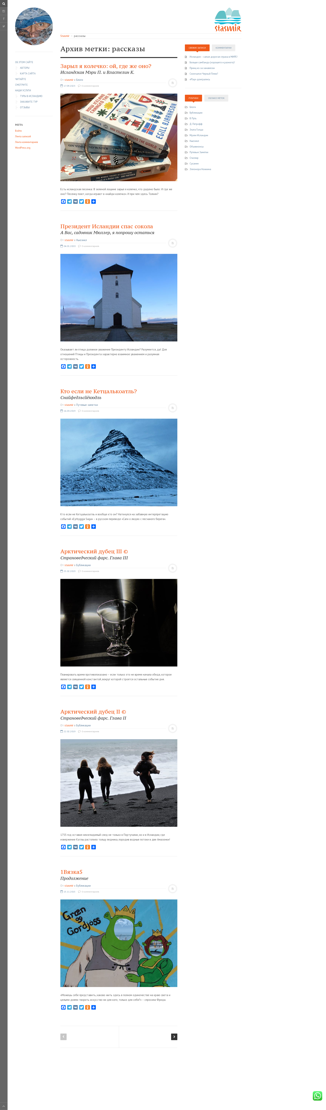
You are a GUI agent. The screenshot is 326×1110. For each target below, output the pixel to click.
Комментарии (223, 47)
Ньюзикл (81, 240)
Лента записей (23, 136)
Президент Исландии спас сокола (107, 229)
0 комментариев (90, 85)
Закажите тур (29, 101)
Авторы (24, 67)
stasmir (69, 80)
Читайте (20, 79)
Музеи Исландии (199, 135)
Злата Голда (196, 129)
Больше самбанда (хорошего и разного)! (212, 62)
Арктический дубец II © (93, 714)
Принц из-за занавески (202, 68)
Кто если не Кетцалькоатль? (98, 394)
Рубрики (193, 98)
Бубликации (83, 565)
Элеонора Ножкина (200, 169)
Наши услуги (23, 90)
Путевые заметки (87, 405)
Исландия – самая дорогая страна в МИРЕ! (214, 56)
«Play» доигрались (200, 79)
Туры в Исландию (31, 96)
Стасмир (194, 158)
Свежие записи (197, 47)
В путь (193, 118)
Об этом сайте (24, 62)
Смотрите (21, 84)
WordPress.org (22, 147)
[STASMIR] (227, 19)
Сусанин (194, 163)
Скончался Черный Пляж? (204, 73)
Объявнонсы (197, 146)
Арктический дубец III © (94, 554)
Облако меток (216, 98)
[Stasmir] (34, 26)
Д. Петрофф (196, 124)
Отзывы (25, 107)
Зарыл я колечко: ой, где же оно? (105, 69)
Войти (18, 130)
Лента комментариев (26, 142)
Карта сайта (28, 73)
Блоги (79, 80)
